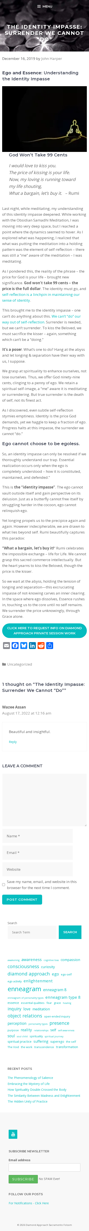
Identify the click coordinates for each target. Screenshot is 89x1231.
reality (26, 1029)
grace (57, 1003)
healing (67, 1003)
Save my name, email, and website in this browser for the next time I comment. (42, 884)
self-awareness (66, 1030)
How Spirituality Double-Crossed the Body (37, 1089)
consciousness (23, 966)
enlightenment (38, 980)
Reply (13, 742)
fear (49, 1003)
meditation (41, 1009)
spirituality (36, 1036)
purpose (13, 1030)
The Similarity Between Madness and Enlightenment (44, 1096)
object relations (25, 1016)
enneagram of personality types (25, 997)
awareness (31, 959)
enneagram (24, 988)
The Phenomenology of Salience (30, 1078)
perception (17, 1023)
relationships (41, 1030)
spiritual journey (54, 1036)
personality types (38, 1023)
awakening (13, 960)
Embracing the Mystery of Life (29, 1084)
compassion (70, 959)
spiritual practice (20, 1041)
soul (11, 1035)
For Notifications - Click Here (29, 1203)
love (26, 1008)
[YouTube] (13, 1134)
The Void (13, 1047)
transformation (67, 1047)
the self (71, 1042)
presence (59, 1023)
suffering (40, 1041)
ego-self (66, 974)
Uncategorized (19, 664)
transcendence (44, 1047)
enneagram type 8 (62, 997)
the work (26, 1047)
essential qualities (32, 1003)
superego (57, 1041)
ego (55, 974)
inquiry (14, 1009)
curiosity (48, 966)
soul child (22, 1036)
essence (13, 1002)
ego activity (15, 981)
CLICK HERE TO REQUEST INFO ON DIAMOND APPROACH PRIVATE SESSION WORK (44, 630)
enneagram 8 (55, 989)
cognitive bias (51, 960)
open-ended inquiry (57, 1016)
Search (12, 923)
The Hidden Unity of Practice (28, 1101)
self (53, 1030)
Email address (19, 1160)
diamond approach (29, 973)
